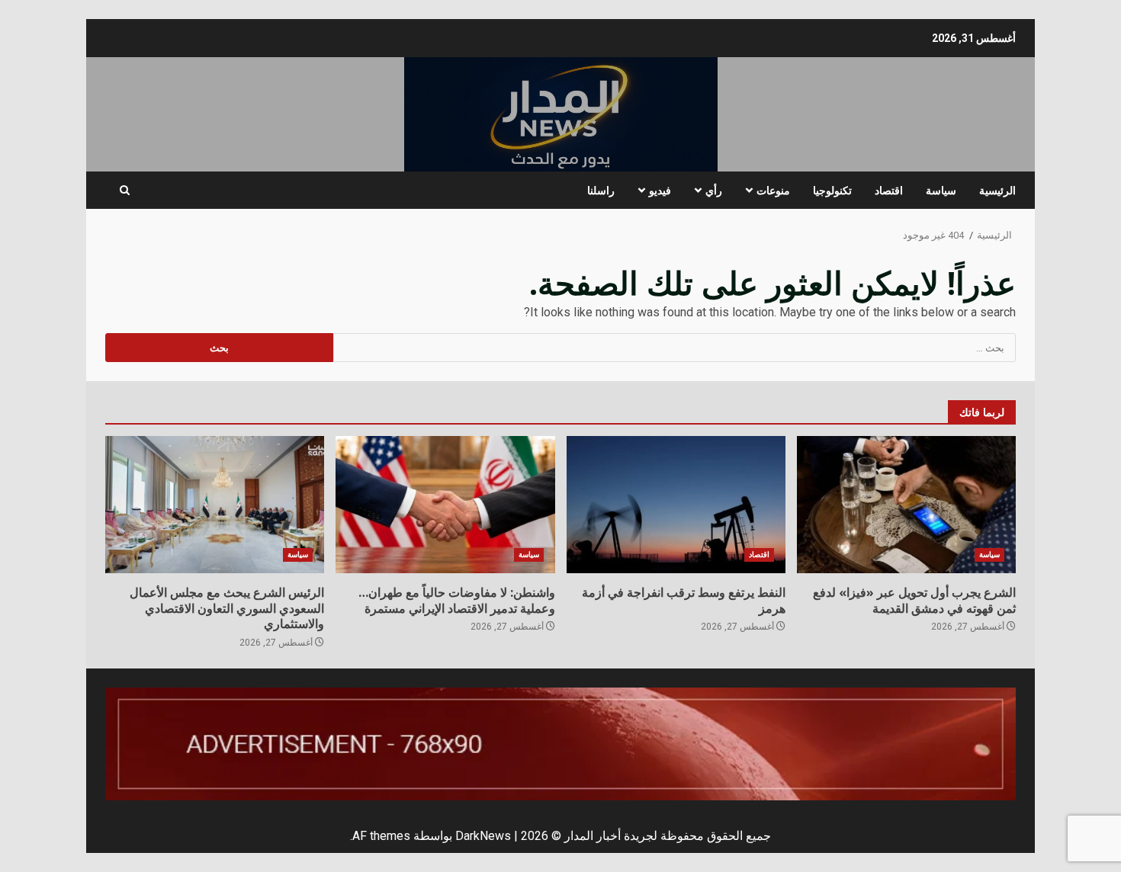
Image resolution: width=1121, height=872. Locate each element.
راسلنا (601, 190)
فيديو (660, 190)
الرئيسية (997, 190)
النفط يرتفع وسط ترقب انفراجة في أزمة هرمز (676, 504)
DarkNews (483, 836)
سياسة (941, 190)
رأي (713, 190)
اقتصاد (889, 190)
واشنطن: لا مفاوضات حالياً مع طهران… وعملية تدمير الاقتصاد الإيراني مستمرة (445, 504)
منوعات (773, 190)
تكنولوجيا (832, 190)
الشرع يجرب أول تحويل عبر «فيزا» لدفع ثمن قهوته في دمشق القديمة (906, 504)
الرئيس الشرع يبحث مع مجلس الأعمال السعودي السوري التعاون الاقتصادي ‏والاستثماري (214, 504)
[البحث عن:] (675, 347)
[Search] (125, 190)
